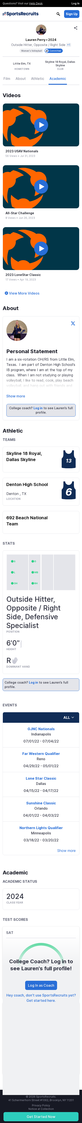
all (66, 717)
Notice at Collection (41, 1109)
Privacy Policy (41, 1105)
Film (6, 78)
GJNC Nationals (41, 729)
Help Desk (36, 3)
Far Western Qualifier (41, 753)
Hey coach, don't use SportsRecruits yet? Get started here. (41, 998)
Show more (15, 396)
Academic (57, 78)
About (21, 78)
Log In (75, 3)
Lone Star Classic (41, 778)
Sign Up (72, 14)
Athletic (37, 78)
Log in (38, 408)
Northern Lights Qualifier (41, 828)
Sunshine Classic (41, 803)
